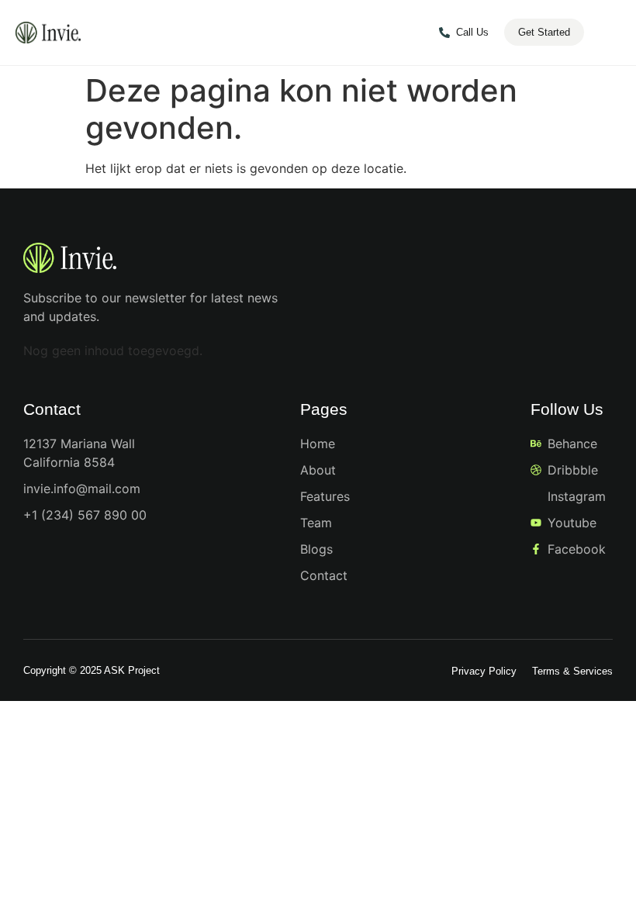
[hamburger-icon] (610, 34)
